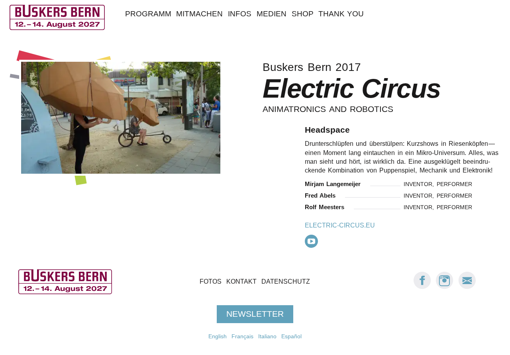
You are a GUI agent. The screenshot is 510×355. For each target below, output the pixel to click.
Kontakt (241, 282)
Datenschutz (285, 282)
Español (291, 336)
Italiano (267, 336)
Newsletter (255, 314)
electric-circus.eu (340, 225)
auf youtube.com (311, 241)
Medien (271, 14)
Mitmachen (199, 14)
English (217, 336)
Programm (148, 14)
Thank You (341, 14)
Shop (303, 14)
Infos (239, 14)
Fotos (211, 282)
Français (242, 336)
